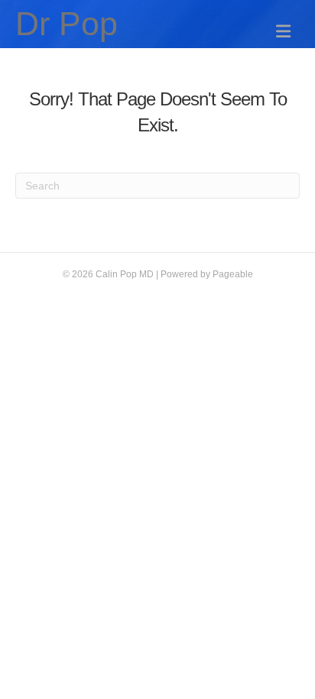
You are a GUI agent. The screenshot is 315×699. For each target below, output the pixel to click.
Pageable (233, 274)
